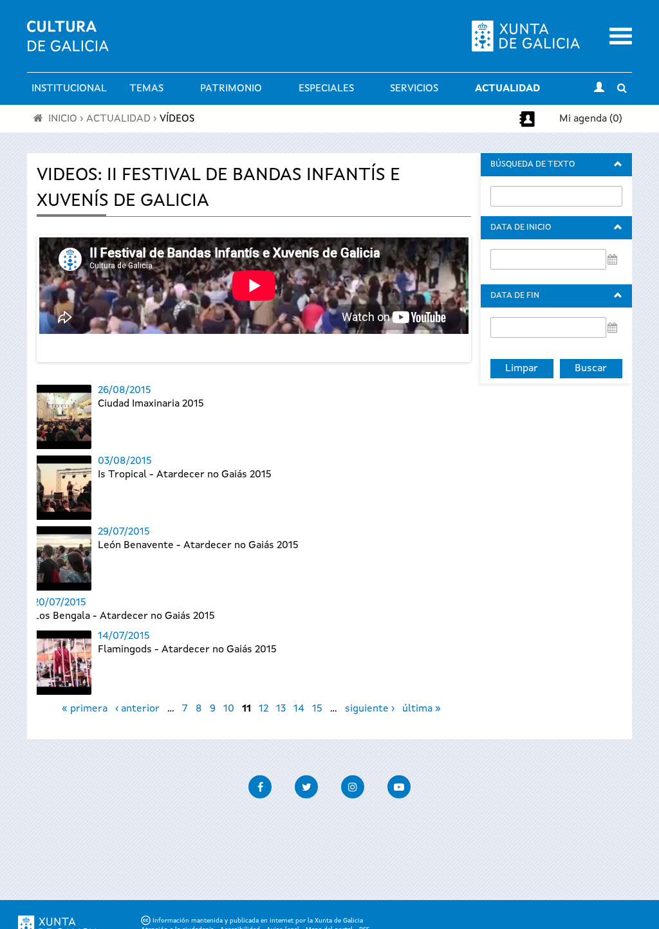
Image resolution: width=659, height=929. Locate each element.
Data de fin (514, 295)
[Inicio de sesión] (599, 89)
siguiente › (369, 709)
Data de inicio (520, 227)
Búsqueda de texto (532, 164)
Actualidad (507, 89)
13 (281, 709)
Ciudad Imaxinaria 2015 (151, 404)
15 (317, 709)
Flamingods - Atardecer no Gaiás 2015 (187, 650)
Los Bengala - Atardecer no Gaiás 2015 (124, 616)
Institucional (69, 89)
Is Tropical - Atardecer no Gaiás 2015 (185, 475)
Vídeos (177, 119)
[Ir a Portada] (68, 44)
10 (228, 709)
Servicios (414, 89)
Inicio (62, 119)
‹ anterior (137, 709)
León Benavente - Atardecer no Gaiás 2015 (198, 545)
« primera (84, 709)
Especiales (326, 89)
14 (298, 709)
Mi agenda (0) (590, 119)
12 (263, 709)
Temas (146, 89)
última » (421, 709)
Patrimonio (231, 89)
